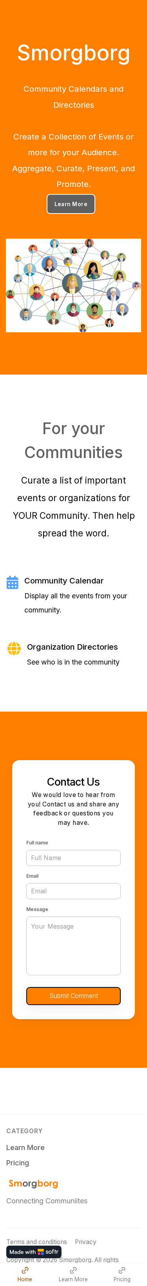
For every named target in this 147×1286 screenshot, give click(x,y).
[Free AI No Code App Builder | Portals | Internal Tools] (34, 1252)
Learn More (71, 204)
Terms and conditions (36, 1242)
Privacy (85, 1242)
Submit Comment (73, 996)
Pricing (17, 1163)
